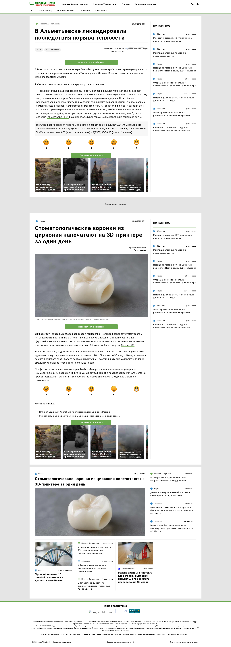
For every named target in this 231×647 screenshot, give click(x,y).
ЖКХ (39, 50)
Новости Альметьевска (50, 24)
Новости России (129, 569)
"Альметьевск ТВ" (57, 117)
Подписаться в (91, 62)
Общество (161, 34)
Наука (159, 64)
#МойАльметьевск (114, 48)
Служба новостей (137, 247)
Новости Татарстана (162, 474)
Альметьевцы (52, 50)
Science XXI (127, 345)
